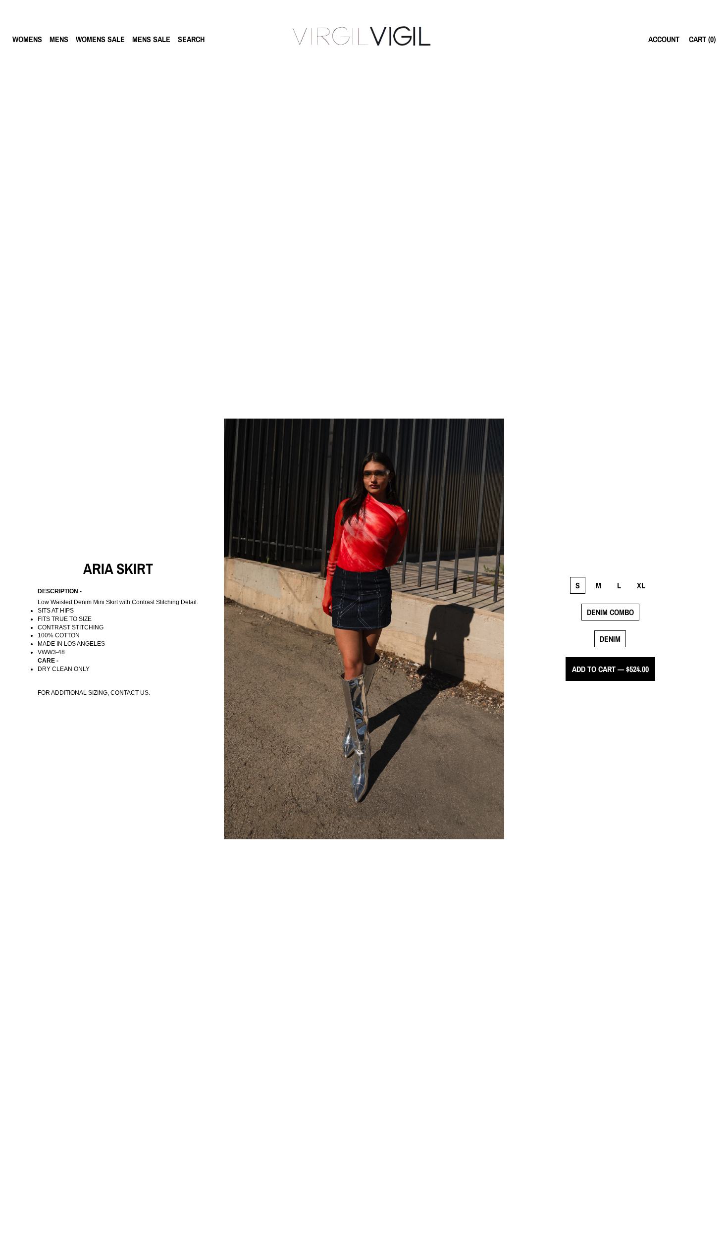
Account (663, 39)
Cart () (702, 39)
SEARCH (191, 39)
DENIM (610, 638)
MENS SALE (151, 39)
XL (641, 585)
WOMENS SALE (100, 39)
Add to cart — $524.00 (610, 669)
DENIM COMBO (610, 612)
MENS (59, 39)
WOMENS (27, 39)
